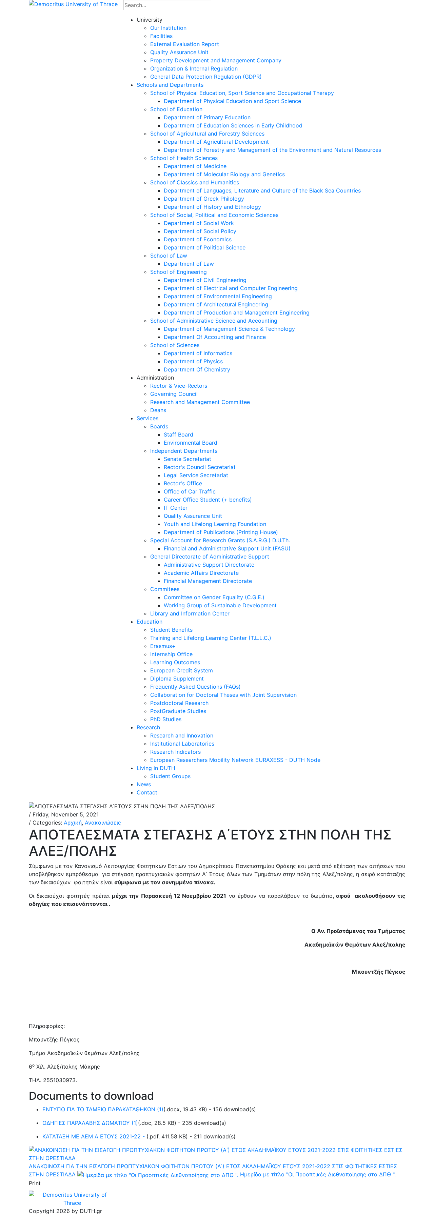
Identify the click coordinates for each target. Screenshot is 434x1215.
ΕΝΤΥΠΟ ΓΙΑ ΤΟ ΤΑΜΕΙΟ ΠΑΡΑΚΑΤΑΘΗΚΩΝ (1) (102, 1109)
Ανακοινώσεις (103, 822)
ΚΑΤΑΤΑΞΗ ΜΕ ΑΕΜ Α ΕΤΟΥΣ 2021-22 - (94, 1136)
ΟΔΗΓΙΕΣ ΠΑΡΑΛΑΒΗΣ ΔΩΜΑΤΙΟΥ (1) (90, 1122)
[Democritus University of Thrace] (73, 3)
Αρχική (73, 822)
